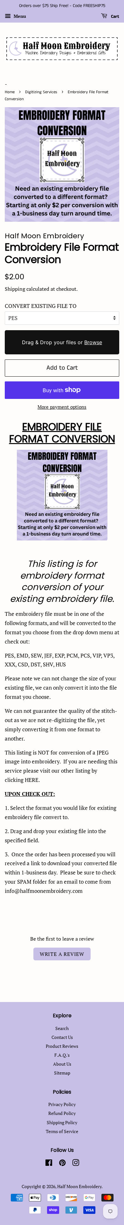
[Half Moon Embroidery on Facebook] (48, 1164)
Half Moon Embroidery (79, 1186)
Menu (19, 16)
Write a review (62, 953)
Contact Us (62, 1037)
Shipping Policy (62, 1122)
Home (10, 92)
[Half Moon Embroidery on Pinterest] (62, 1164)
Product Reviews (62, 1046)
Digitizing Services (41, 92)
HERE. (32, 779)
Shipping (15, 288)
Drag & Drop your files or (62, 342)
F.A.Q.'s (62, 1055)
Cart (114, 16)
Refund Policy (62, 1113)
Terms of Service (62, 1131)
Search (62, 1028)
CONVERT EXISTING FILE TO (41, 306)
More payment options (62, 407)
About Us (62, 1064)
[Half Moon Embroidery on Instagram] (75, 1164)
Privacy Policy (62, 1104)
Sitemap (62, 1073)
